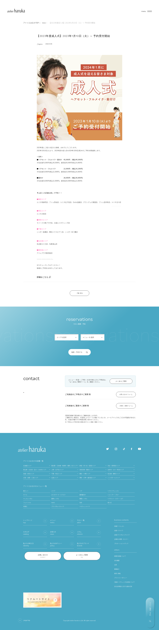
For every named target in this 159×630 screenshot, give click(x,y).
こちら (45, 277)
